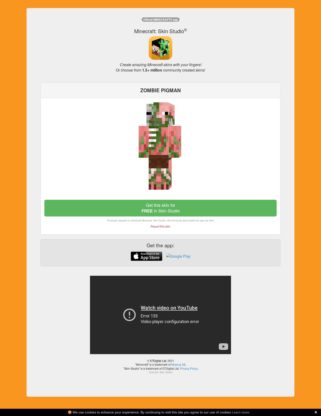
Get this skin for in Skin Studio (160, 208)
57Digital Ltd (158, 361)
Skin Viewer (166, 372)
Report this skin (160, 226)
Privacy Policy (189, 368)
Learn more (240, 412)
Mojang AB (178, 364)
